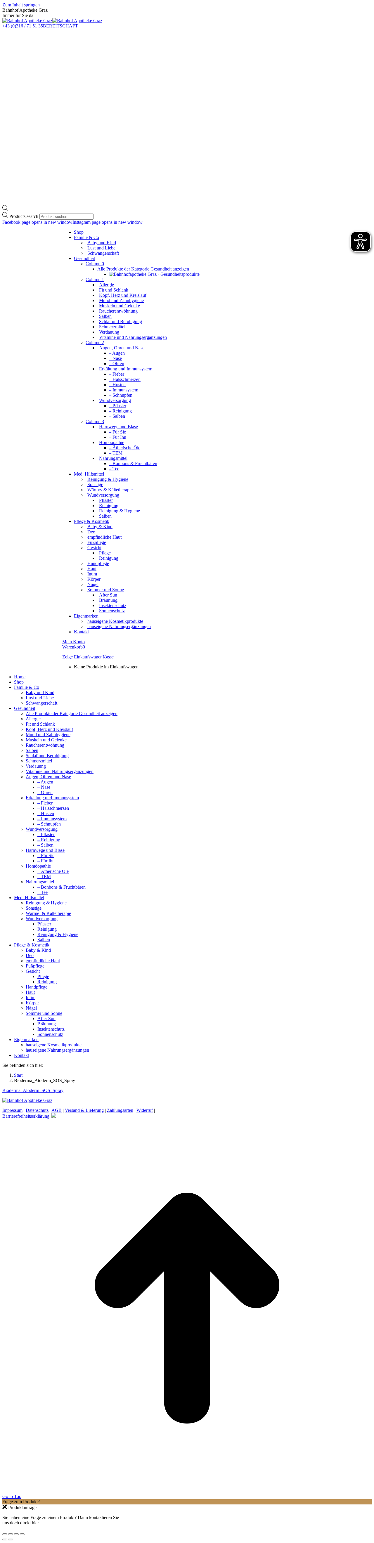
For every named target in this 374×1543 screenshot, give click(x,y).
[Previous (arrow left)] (4, 1539)
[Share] (10, 1534)
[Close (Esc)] (4, 1534)
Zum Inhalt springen (21, 4)
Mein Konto (73, 641)
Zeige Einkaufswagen (82, 656)
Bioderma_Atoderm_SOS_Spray (32, 1090)
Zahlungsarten (120, 1110)
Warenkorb (73, 646)
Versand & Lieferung (84, 1110)
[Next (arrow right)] (10, 1539)
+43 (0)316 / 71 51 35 (22, 25)
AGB (56, 1110)
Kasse (108, 656)
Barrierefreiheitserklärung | (26, 1116)
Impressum (12, 1110)
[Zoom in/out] (22, 1534)
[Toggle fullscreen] (16, 1534)
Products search (23, 216)
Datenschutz (37, 1110)
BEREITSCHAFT (60, 25)
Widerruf (144, 1110)
